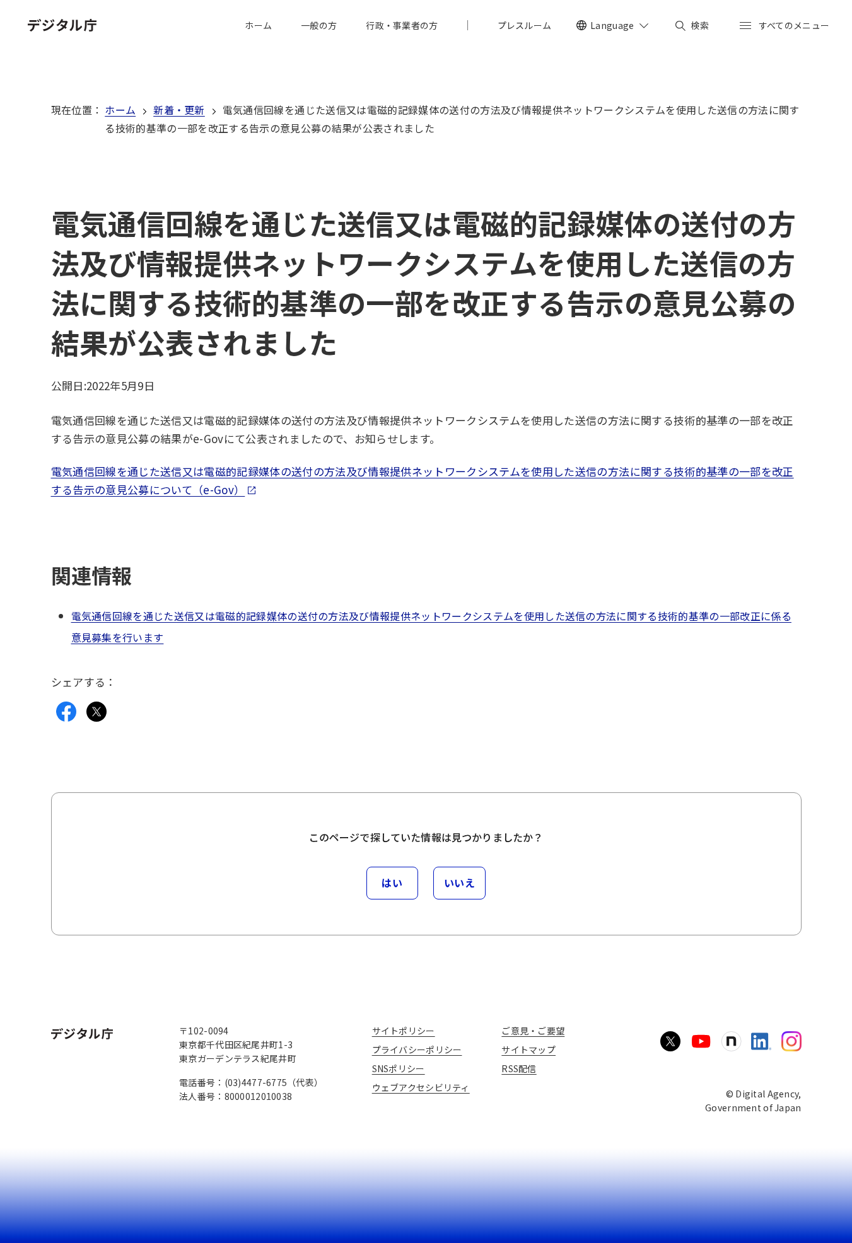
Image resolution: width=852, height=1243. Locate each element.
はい (392, 882)
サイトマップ (528, 1049)
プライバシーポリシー (417, 1049)
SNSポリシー (398, 1068)
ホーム (120, 109)
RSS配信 (518, 1068)
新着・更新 (179, 109)
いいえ (460, 882)
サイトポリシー (403, 1030)
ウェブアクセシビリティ (421, 1087)
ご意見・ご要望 (532, 1030)
